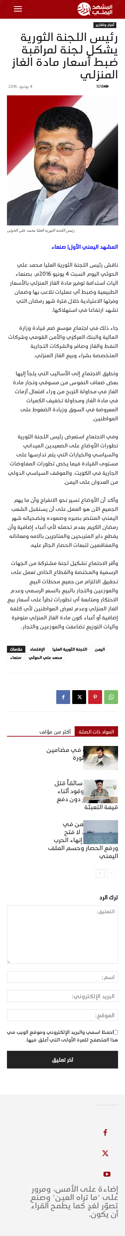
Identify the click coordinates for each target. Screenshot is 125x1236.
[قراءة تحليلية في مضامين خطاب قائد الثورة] (100, 758)
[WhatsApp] (111, 697)
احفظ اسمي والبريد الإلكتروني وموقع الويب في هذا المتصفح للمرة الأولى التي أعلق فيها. (62, 1036)
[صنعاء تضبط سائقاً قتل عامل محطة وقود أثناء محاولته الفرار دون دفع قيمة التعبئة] (100, 791)
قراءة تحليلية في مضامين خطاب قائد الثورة (82, 754)
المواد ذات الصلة (96, 731)
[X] (79, 697)
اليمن (100, 649)
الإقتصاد (37, 649)
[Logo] (96, 9)
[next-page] (100, 873)
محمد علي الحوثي (45, 657)
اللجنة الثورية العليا (69, 649)
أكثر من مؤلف (55, 731)
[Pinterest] (95, 697)
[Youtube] (107, 1174)
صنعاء (15, 657)
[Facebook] (63, 697)
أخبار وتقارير (104, 25)
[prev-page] (111, 873)
